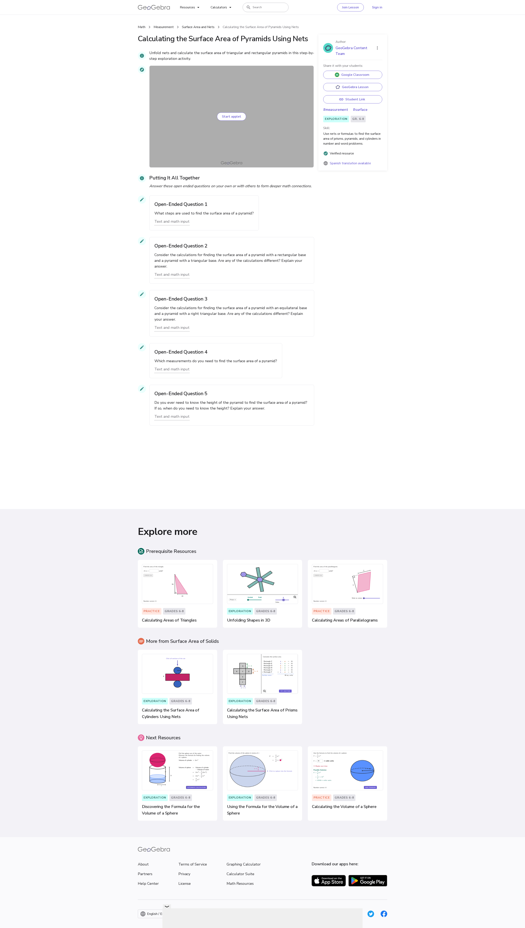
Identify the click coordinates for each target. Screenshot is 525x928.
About (143, 864)
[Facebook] (384, 914)
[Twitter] (371, 914)
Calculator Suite (240, 873)
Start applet (231, 116)
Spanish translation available (350, 163)
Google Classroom (355, 75)
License (184, 883)
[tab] (190, 7)
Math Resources (240, 883)
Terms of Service (192, 864)
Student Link (355, 99)
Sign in (377, 7)
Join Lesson (350, 7)
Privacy (184, 873)
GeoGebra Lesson (355, 87)
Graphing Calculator (244, 864)
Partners (145, 873)
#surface (360, 109)
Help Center (148, 883)
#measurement (335, 109)
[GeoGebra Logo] (154, 7)
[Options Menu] (377, 48)
